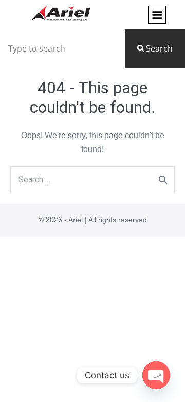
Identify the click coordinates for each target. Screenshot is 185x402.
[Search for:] (92, 179)
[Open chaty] (156, 375)
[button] (157, 15)
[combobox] (60, 48)
